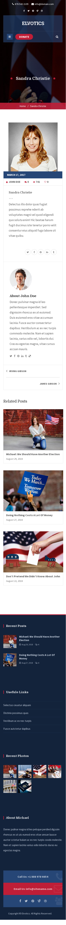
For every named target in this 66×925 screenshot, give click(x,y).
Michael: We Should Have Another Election (33, 454)
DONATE (24, 36)
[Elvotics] (33, 23)
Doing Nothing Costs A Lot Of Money (29, 515)
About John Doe (23, 296)
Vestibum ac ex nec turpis (17, 720)
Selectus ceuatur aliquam (17, 705)
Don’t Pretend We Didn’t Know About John (33, 576)
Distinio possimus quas (15, 713)
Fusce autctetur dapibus (16, 728)
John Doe (14, 181)
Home (23, 106)
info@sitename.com (39, 889)
